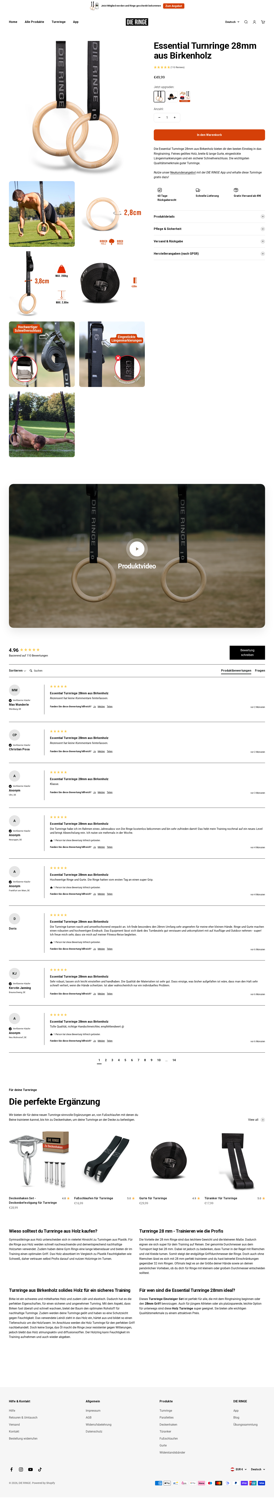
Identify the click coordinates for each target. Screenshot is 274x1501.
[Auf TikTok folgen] (39, 1469)
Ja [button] (94, 706)
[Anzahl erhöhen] (174, 117)
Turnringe (59, 22)
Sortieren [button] (16, 670)
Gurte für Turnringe (153, 1198)
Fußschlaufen (169, 1438)
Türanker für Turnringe (220, 1198)
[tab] (236, 671)
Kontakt (14, 1431)
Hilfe (12, 1410)
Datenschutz (94, 1431)
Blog (236, 1417)
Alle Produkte (34, 22)
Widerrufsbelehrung (98, 1424)
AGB (89, 1417)
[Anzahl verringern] (159, 117)
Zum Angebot (173, 5)
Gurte (163, 1445)
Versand (14, 1424)
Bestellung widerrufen (23, 1438)
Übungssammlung (245, 1424)
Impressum (93, 1410)
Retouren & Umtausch (23, 1417)
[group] (28, 650)
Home (13, 22)
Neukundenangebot (183, 172)
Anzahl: (159, 109)
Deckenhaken (168, 1424)
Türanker (165, 1431)
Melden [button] (101, 706)
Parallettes (167, 1417)
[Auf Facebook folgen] (11, 1469)
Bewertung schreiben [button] (247, 652)
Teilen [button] (110, 706)
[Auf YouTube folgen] (30, 1469)
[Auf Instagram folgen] (20, 1469)
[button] (209, 67)
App (75, 22)
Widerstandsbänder (172, 1452)
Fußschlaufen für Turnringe (93, 1198)
